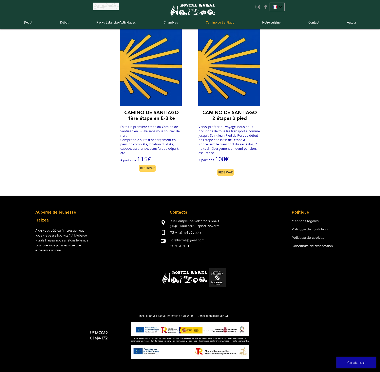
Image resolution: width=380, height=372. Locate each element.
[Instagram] (258, 7)
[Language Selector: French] (277, 7)
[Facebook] (266, 7)
